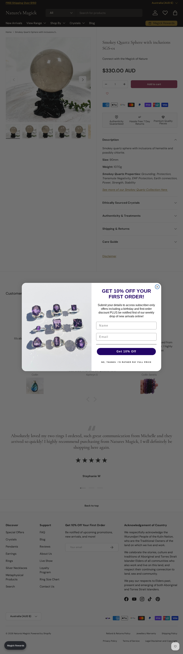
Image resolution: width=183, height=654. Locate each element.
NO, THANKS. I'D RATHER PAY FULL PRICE (126, 362)
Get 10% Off (126, 351)
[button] (15, 645)
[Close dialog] (157, 287)
